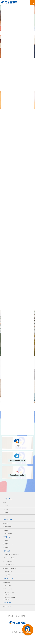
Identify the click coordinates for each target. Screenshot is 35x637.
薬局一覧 (5, 540)
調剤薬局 (5, 523)
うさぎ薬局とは (7, 498)
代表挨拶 (5, 509)
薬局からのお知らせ (8, 589)
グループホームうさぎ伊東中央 (11, 554)
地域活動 (5, 530)
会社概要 (5, 512)
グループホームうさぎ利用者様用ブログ (8, 593)
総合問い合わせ (7, 606)
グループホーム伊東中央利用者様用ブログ (9, 598)
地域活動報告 (6, 582)
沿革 (4, 516)
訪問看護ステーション (8, 544)
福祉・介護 (6, 551)
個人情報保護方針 (21, 616)
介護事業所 (6, 547)
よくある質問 (6, 575)
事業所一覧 (6, 537)
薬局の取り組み (7, 519)
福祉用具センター (7, 571)
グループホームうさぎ (8, 558)
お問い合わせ (7, 602)
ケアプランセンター (8, 561)
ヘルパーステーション (8, 564)
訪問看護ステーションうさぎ (10, 568)
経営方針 (5, 505)
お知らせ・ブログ (8, 578)
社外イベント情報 (7, 585)
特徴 (4, 502)
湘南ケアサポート (7, 533)
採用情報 (10, 616)
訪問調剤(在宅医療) (8, 526)
